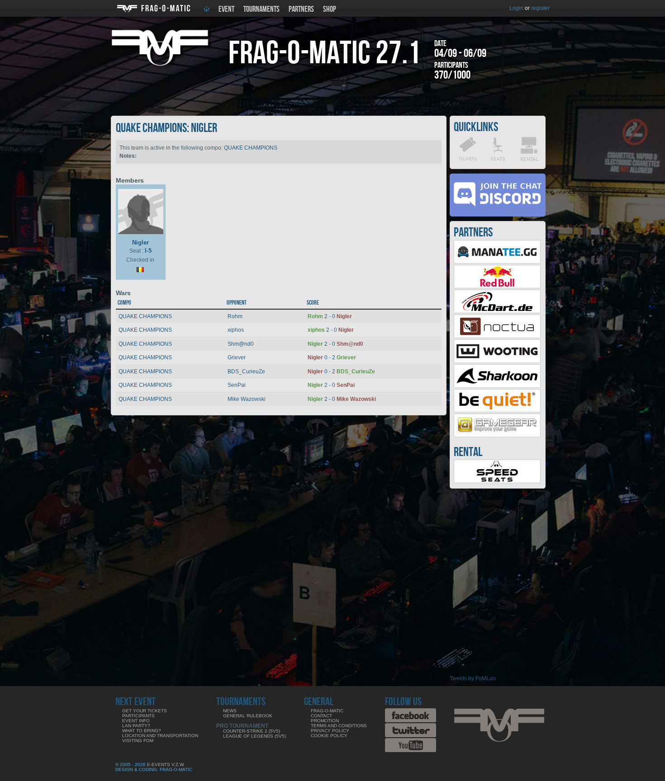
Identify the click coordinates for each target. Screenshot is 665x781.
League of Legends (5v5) (254, 736)
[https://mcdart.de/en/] (497, 311)
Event (226, 9)
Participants (138, 715)
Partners (301, 9)
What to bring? (141, 730)
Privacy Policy (330, 730)
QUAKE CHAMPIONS (250, 148)
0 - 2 (332, 357)
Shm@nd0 (241, 344)
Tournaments (261, 9)
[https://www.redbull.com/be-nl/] (497, 286)
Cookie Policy (329, 735)
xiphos (236, 330)
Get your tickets (144, 710)
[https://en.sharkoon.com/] (497, 386)
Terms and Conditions (339, 725)
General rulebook (247, 715)
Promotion (325, 720)
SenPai (237, 385)
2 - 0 (330, 316)
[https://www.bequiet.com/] (497, 410)
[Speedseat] (497, 481)
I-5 (148, 250)
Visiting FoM (137, 740)
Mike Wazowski (247, 399)
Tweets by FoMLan (473, 678)
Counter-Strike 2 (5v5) (251, 731)
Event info (136, 720)
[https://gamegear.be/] (497, 435)
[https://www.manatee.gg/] (497, 262)
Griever (237, 357)
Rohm (235, 316)
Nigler (140, 242)
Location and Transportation (160, 735)
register (540, 8)
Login (516, 8)
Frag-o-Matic (327, 710)
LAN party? (136, 725)
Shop (329, 9)
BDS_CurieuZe (246, 371)
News (230, 710)
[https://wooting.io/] (497, 361)
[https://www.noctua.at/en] (497, 336)
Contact (321, 715)
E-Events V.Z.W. (166, 764)
